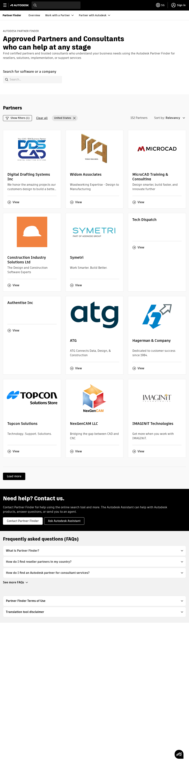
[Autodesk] (20, 5)
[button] (65, 118)
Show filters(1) (20, 118)
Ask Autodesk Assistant (64, 521)
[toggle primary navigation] (7, 5)
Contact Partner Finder (23, 521)
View (16, 202)
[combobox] (56, 5)
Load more (14, 476)
